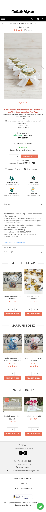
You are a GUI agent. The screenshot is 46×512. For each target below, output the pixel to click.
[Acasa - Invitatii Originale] (23, 11)
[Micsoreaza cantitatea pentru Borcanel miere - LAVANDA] (29, 309)
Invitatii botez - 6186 (12, 416)
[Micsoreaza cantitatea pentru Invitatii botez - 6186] (8, 429)
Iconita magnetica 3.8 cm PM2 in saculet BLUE (12, 359)
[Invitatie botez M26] (33, 404)
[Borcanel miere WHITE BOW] (23, 66)
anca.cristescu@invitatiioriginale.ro (24, 470)
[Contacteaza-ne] (32, 18)
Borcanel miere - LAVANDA (33, 297)
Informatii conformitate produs (14, 242)
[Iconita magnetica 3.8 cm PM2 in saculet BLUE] (12, 343)
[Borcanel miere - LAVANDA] (33, 281)
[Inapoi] (2, 24)
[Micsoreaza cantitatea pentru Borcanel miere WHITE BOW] (10, 156)
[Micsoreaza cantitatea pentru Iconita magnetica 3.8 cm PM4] (8, 309)
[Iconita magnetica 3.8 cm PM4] (12, 281)
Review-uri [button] (8, 252)
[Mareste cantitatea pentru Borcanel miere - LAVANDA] (37, 309)
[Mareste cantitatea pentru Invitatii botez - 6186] (16, 429)
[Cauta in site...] (43, 18)
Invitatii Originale (23, 27)
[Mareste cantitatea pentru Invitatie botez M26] (37, 429)
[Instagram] (25, 453)
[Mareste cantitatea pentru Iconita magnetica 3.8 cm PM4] (16, 309)
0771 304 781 (24, 467)
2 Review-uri (28, 30)
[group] (23, 66)
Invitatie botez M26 (33, 416)
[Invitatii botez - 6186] (12, 404)
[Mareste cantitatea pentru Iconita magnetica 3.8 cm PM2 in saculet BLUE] (16, 374)
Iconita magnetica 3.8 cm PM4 (12, 297)
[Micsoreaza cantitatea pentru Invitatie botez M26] (29, 429)
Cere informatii (31, 169)
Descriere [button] (7, 204)
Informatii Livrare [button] (10, 248)
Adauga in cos (29, 156)
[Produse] (3, 19)
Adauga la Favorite (14, 169)
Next (42, 68)
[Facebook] (21, 453)
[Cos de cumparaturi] (37, 18)
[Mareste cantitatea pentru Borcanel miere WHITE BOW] (17, 156)
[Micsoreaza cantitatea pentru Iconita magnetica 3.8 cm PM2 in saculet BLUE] (8, 374)
